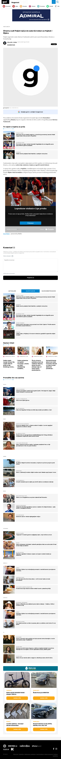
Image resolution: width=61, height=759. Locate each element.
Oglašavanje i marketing (30, 754)
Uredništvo (21, 754)
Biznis (59, 6)
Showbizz (25, 6)
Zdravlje (51, 6)
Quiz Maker (6, 234)
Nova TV (4, 746)
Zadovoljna (24, 746)
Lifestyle (33, 6)
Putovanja (42, 6)
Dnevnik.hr (8, 6)
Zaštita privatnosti (48, 754)
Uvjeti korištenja (40, 754)
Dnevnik (12, 746)
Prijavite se (30, 278)
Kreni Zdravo (12, 749)
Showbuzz (36, 746)
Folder (6, 749)
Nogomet (15, 2)
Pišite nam (15, 754)
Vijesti (16, 6)
